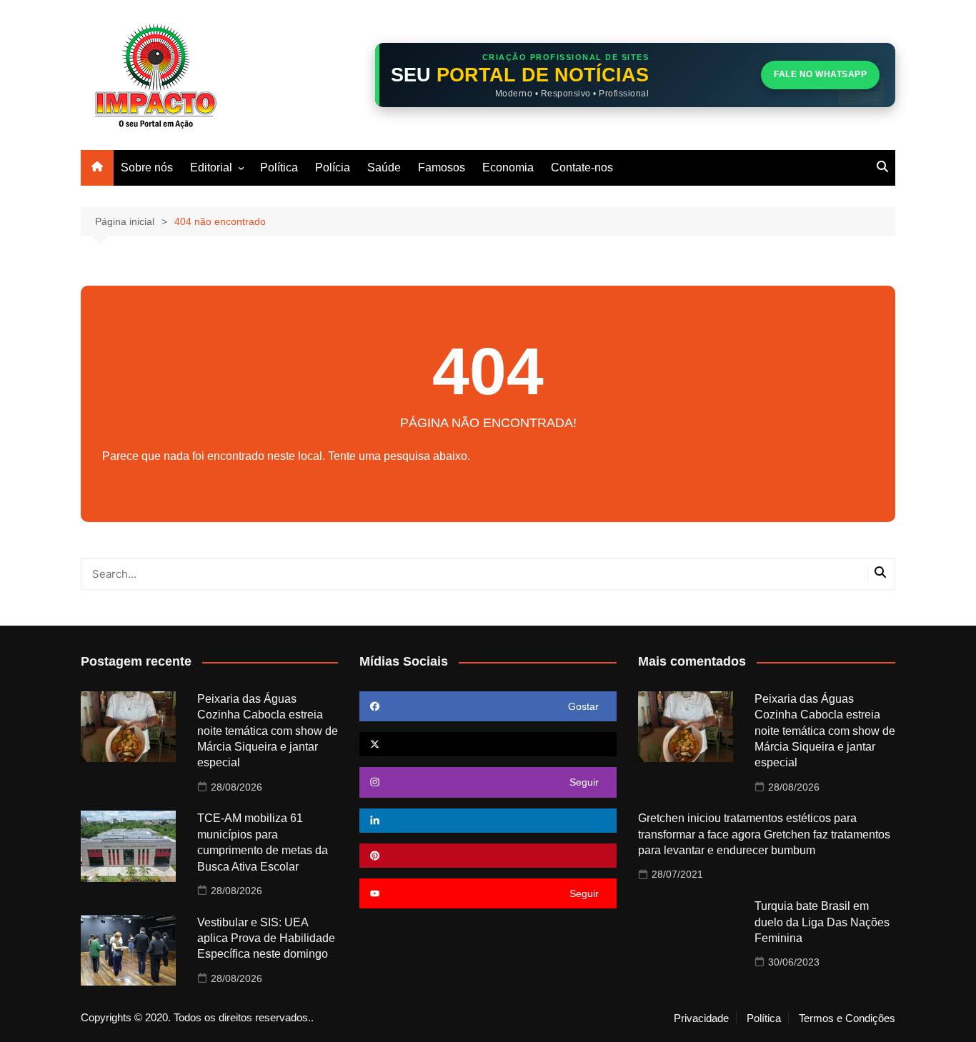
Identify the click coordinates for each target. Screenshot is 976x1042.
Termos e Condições (847, 1018)
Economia (508, 167)
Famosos (441, 167)
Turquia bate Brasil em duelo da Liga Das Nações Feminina (822, 922)
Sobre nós (147, 167)
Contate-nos (582, 167)
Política (279, 167)
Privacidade (701, 1018)
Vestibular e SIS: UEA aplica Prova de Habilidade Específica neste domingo (266, 938)
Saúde (384, 167)
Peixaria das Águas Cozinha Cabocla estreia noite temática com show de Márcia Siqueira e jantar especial (267, 731)
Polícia (332, 167)
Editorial (211, 167)
